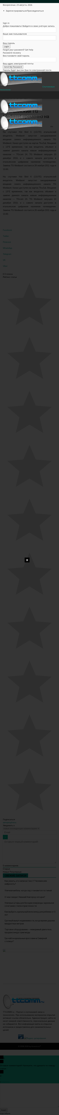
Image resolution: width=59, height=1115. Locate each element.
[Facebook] (6, 16)
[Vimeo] (12, 16)
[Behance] (4, 16)
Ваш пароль (9, 43)
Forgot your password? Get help (18, 49)
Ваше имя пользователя (15, 34)
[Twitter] (10, 16)
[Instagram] (8, 16)
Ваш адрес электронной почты (18, 63)
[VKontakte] (14, 16)
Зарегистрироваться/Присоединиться (25, 10)
